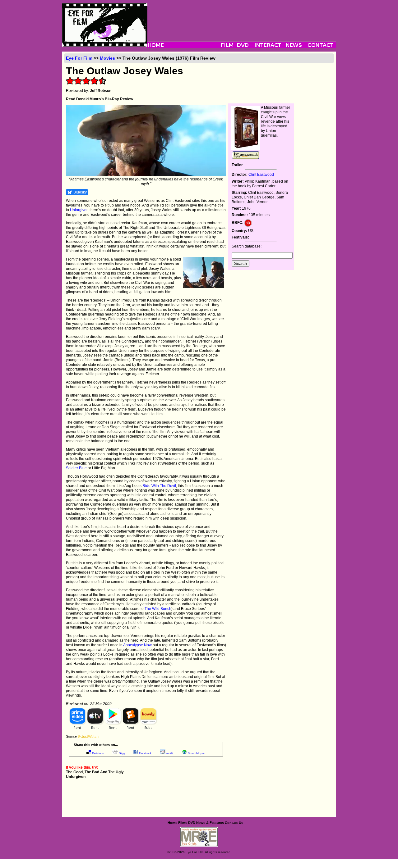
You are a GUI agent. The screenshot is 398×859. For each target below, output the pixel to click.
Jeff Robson (100, 91)
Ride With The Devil (159, 486)
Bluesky (80, 192)
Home (172, 823)
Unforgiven (79, 210)
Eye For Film (79, 58)
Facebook (145, 753)
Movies (107, 58)
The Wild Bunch (158, 609)
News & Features (210, 823)
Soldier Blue (76, 468)
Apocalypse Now (137, 645)
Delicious (98, 753)
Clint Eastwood (261, 174)
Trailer (237, 165)
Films (182, 823)
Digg (122, 753)
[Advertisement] (241, 17)
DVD (191, 823)
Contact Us (234, 823)
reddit (170, 753)
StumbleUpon (196, 753)
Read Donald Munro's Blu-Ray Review (99, 99)
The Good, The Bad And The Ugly (95, 772)
